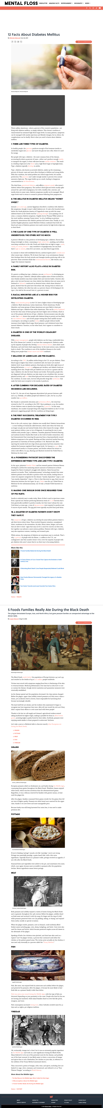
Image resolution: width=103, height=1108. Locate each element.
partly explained (59, 309)
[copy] (21, 42)
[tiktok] (96, 8)
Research (23, 283)
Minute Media (48, 1106)
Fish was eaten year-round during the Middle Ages (28, 994)
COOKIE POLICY (82, 1100)
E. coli (52, 500)
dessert (25, 246)
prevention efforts (45, 402)
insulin (61, 159)
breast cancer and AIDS (35, 351)
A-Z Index (66, 1102)
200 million (38, 679)
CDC (24, 360)
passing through (42, 214)
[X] (90, 8)
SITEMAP (53, 1102)
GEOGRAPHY (78, 3)
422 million (23, 398)
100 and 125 (28, 367)
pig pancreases (39, 505)
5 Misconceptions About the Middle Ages (25, 1081)
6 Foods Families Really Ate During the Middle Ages (28, 1084)
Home (13, 597)
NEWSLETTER (43, 3)
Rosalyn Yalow (31, 465)
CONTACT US (35, 1100)
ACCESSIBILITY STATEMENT (38, 1102)
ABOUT (18, 1100)
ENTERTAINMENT (66, 3)
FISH (15, 740)
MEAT (16, 736)
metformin (56, 379)
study (21, 316)
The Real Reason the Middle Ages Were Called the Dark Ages (30, 1078)
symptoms (17, 520)
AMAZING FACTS (54, 3)
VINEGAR (17, 743)
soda (62, 244)
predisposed (48, 274)
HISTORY (19, 1089)
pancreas (29, 148)
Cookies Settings (82, 1102)
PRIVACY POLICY (68, 1100)
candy (13, 246)
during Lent (34, 1005)
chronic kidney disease (44, 345)
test (26, 376)
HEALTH (19, 597)
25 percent (17, 537)
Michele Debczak (15, 38)
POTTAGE (17, 733)
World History (36, 1070)
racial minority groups (22, 302)
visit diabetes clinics (19, 318)
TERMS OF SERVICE (21, 1102)
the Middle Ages (58, 786)
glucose (29, 151)
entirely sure (61, 253)
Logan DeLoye (14, 619)
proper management (21, 340)
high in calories (20, 249)
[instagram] (93, 8)
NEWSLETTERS (54, 1100)
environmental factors (43, 259)
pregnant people (49, 185)
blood (32, 164)
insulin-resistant (50, 161)
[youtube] (100, 8)
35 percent (47, 406)
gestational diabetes (28, 185)
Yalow (42, 481)
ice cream (19, 246)
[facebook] (86, 8)
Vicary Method (48, 942)
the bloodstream (28, 181)
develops (31, 166)
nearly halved (27, 677)
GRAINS (16, 730)
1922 (56, 446)
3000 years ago (21, 207)
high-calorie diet (43, 242)
